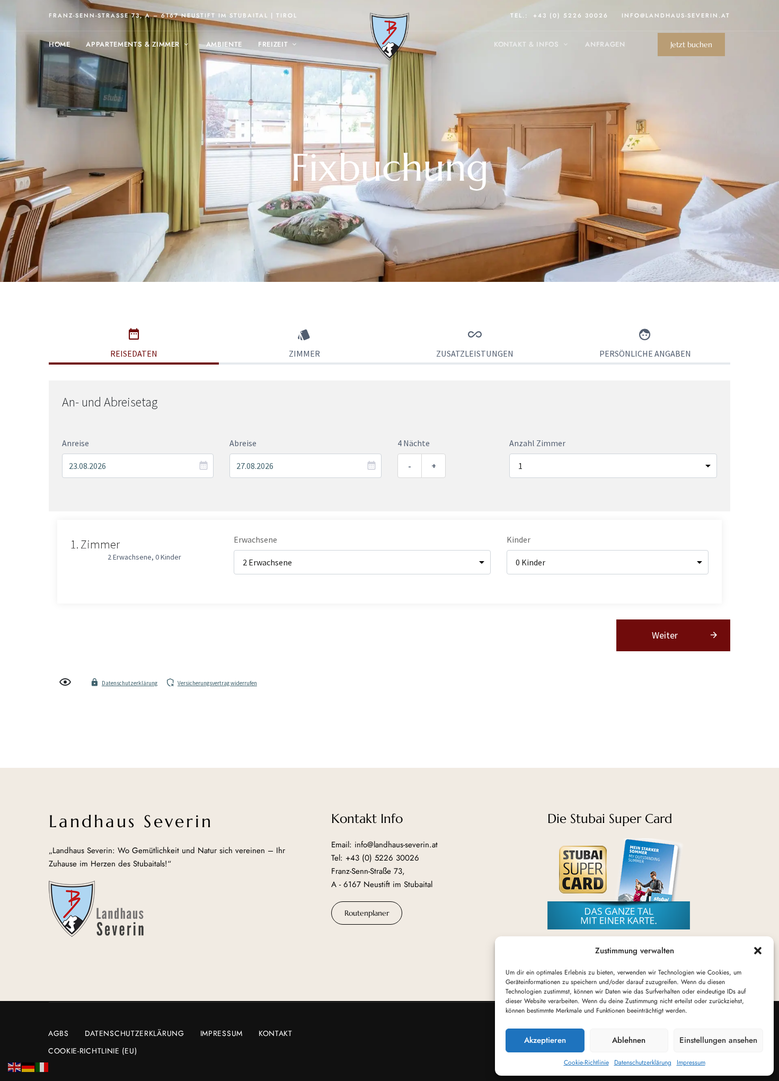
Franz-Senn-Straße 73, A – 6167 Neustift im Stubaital (158, 15)
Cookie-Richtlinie (586, 1062)
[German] (29, 1066)
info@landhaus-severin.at (676, 15)
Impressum (691, 1062)
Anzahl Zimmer (537, 443)
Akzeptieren (545, 1040)
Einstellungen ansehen (718, 1040)
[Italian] (42, 1066)
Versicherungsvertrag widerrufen (217, 683)
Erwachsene (255, 539)
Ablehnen (628, 1040)
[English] (15, 1066)
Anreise (75, 443)
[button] (758, 950)
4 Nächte (413, 443)
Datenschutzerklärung (642, 1062)
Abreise (242, 443)
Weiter (665, 635)
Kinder (518, 539)
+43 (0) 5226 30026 (570, 15)
